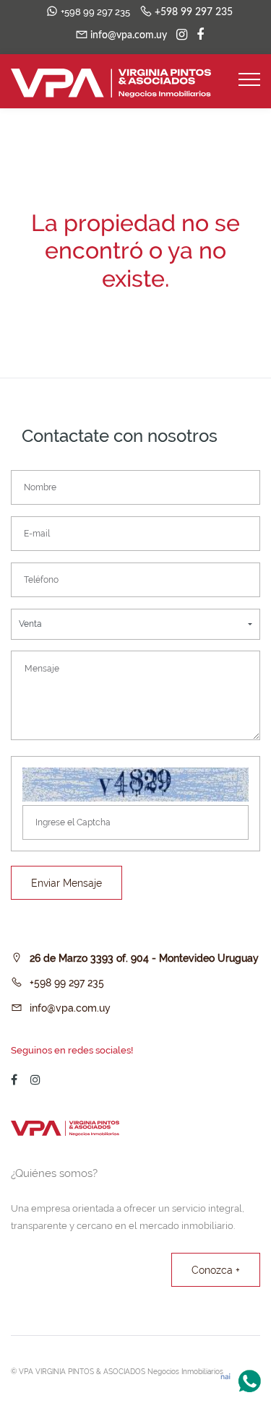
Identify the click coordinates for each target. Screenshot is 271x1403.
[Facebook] (196, 35)
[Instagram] (178, 35)
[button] (135, 624)
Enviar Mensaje (66, 883)
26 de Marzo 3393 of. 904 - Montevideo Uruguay (144, 958)
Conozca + (216, 1270)
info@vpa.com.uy (70, 1008)
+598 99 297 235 (67, 983)
